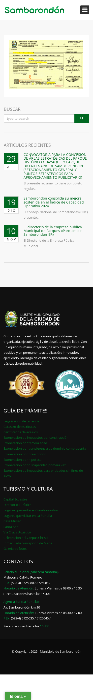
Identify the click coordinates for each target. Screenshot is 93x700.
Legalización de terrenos (21, 421)
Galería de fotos (15, 548)
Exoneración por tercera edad (25, 443)
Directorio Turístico (17, 504)
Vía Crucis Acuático (17, 532)
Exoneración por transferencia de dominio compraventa (44, 448)
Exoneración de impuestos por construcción (35, 437)
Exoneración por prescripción (25, 454)
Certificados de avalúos (20, 432)
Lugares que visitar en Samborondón (30, 510)
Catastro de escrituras (19, 426)
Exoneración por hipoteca (22, 459)
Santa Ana (10, 527)
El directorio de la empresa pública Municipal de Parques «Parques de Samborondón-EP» (53, 231)
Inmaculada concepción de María (27, 543)
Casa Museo (12, 521)
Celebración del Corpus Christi (25, 537)
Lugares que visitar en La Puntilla (27, 515)
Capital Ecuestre (15, 499)
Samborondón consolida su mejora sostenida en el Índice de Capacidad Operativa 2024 (54, 202)
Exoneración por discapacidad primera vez (34, 465)
